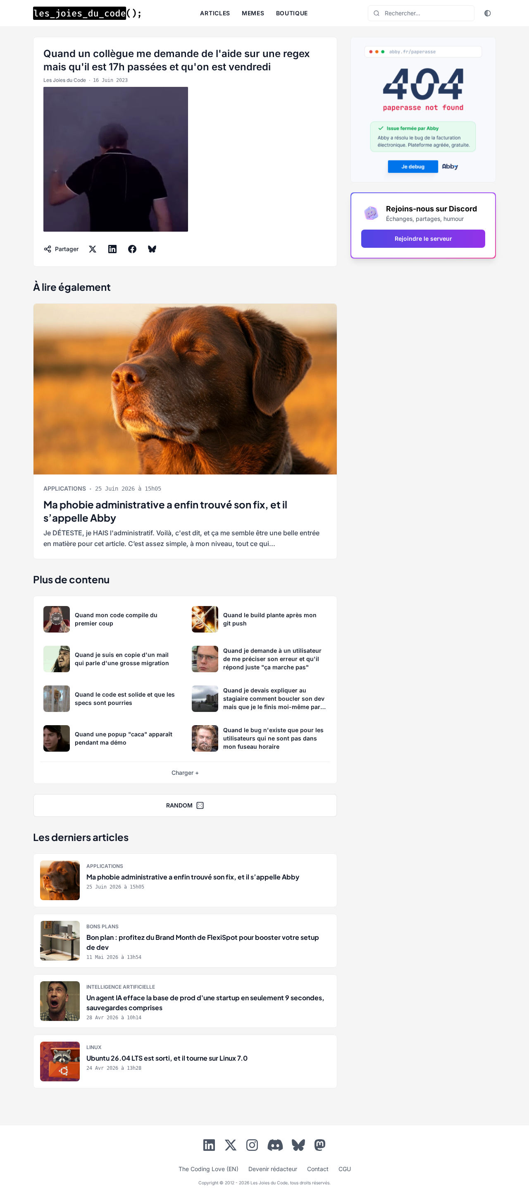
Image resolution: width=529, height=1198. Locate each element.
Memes (253, 13)
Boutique (292, 13)
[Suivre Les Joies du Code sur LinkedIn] (209, 1146)
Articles (215, 13)
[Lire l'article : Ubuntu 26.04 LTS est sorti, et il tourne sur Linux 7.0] (185, 1061)
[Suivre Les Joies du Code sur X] (230, 1146)
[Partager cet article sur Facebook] (132, 249)
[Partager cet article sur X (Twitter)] (92, 249)
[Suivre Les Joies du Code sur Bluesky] (298, 1146)
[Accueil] (87, 13)
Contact (318, 1168)
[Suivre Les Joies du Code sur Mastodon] (319, 1146)
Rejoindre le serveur (423, 238)
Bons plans (102, 926)
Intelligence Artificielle (120, 987)
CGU (344, 1168)
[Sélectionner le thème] (487, 13)
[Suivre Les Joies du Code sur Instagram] (252, 1146)
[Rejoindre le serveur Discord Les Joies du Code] (275, 1145)
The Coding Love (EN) (208, 1168)
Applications (64, 488)
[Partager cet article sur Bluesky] (152, 249)
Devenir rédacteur (272, 1168)
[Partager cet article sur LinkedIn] (112, 249)
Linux (94, 1047)
